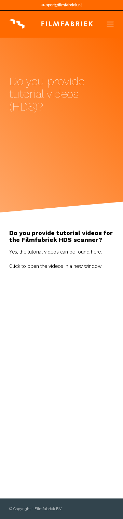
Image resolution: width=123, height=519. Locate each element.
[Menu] (110, 24)
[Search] (95, 24)
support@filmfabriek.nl (61, 5)
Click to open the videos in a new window (55, 266)
